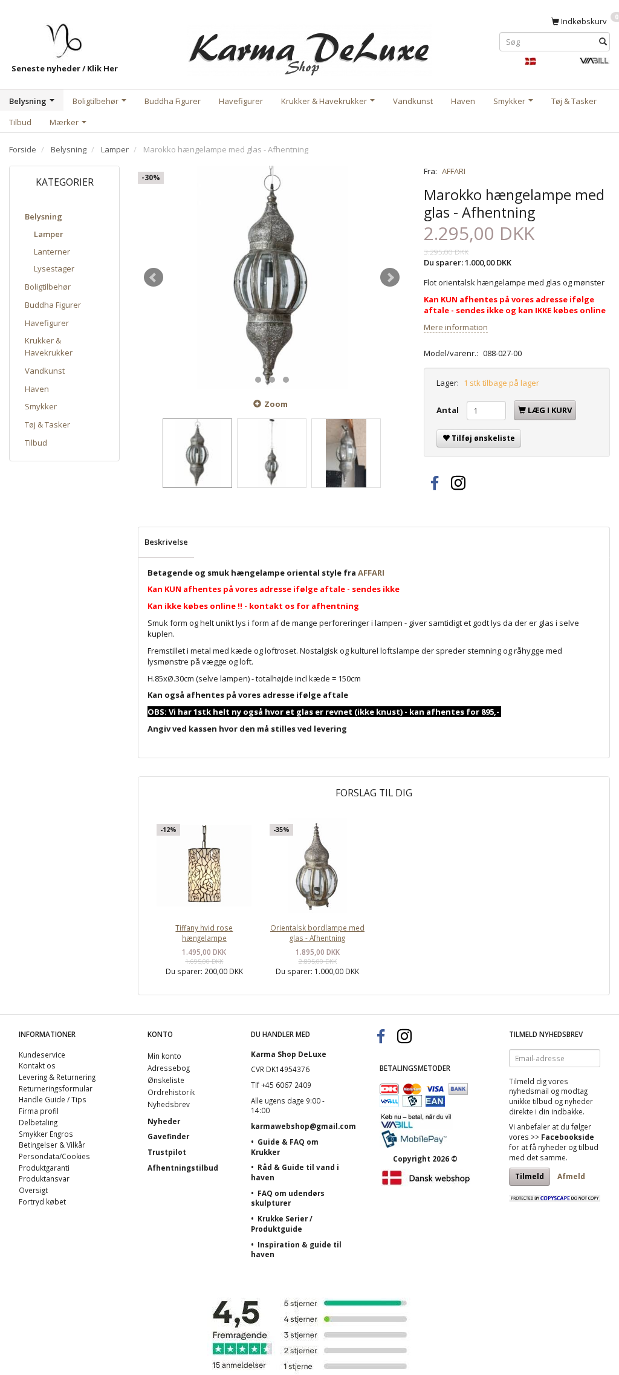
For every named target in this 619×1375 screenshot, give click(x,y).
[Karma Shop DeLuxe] (309, 47)
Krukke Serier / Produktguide (282, 1224)
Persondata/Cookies (54, 1156)
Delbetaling (38, 1122)
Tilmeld (529, 1176)
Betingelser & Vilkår (52, 1144)
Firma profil (39, 1111)
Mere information (456, 327)
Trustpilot (166, 1152)
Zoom (276, 403)
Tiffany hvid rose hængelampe (204, 933)
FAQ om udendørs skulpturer (288, 1198)
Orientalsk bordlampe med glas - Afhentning (317, 933)
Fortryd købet (42, 1201)
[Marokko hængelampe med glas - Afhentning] (272, 277)
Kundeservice (42, 1054)
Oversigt (33, 1190)
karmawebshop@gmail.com (303, 1126)
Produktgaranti (44, 1167)
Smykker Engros (46, 1134)
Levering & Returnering (57, 1077)
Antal (448, 410)
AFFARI (453, 171)
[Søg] (603, 41)
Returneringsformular (55, 1088)
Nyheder (163, 1121)
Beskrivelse (166, 541)
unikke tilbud (531, 1101)
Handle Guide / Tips (52, 1099)
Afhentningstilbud (182, 1167)
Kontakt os (37, 1065)
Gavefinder (168, 1136)
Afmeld (571, 1176)
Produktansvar (44, 1178)
